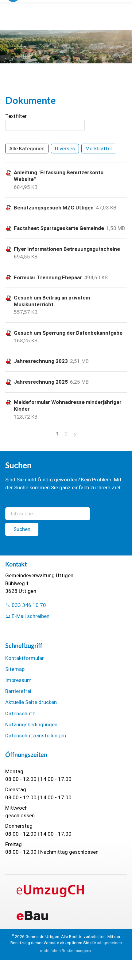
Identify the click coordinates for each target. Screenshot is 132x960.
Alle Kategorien (27, 148)
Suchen (22, 529)
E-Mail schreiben (30, 616)
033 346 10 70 (29, 605)
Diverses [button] (65, 148)
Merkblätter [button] (98, 148)
